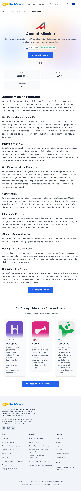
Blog (57, 446)
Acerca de (59, 438)
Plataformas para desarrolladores (40, 465)
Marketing (5, 438)
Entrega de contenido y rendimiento (37, 457)
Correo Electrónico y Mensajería (40, 446)
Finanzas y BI (6, 453)
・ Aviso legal (55, 484)
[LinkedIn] (40, 63)
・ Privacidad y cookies (44, 484)
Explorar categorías (62, 453)
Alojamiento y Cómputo (37, 438)
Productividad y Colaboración (12, 461)
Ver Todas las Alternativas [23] (39, 384)
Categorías (30, 4)
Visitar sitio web (39, 55)
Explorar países (61, 457)
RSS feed (59, 450)
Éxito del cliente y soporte (11, 446)
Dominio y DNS (34, 442)
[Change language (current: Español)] (75, 4)
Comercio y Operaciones (10, 450)
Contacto (59, 442)
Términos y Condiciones (29, 484)
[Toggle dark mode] (68, 4)
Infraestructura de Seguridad (39, 461)
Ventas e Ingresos (8, 442)
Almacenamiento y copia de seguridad (38, 451)
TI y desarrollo (7, 465)
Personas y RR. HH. (8, 457)
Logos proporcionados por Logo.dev (65, 468)
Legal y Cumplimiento (9, 469)
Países (41, 4)
